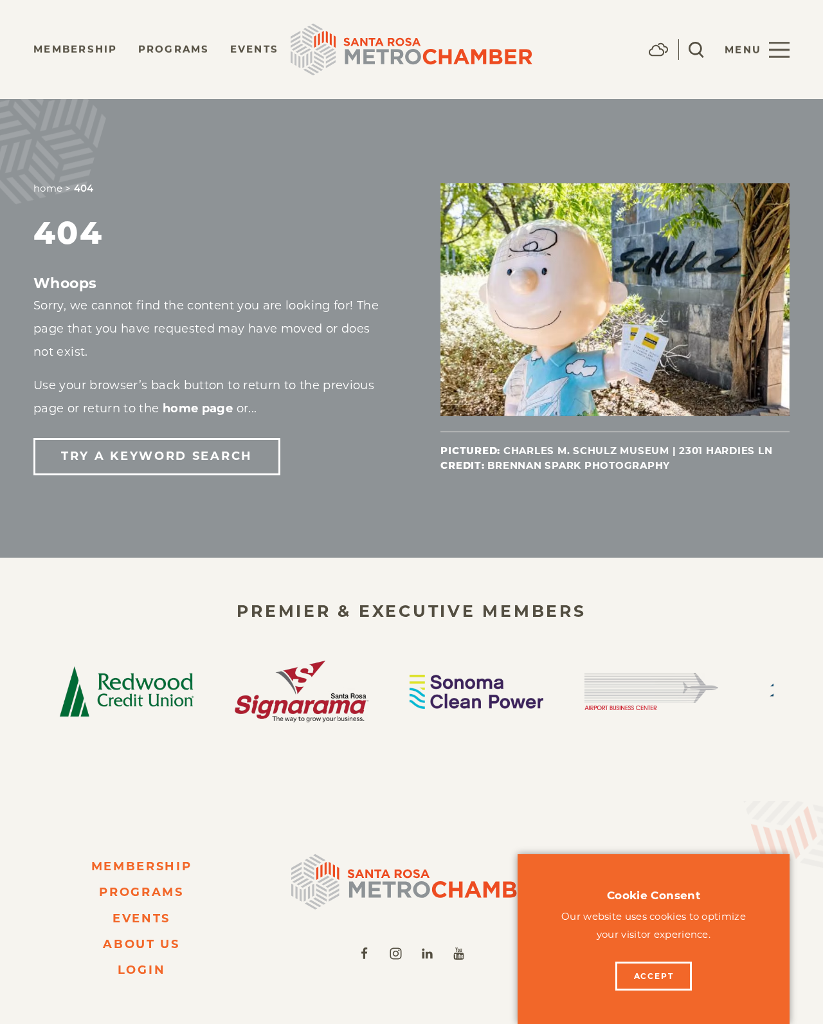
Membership (75, 49)
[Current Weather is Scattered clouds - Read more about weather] (658, 49)
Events (254, 49)
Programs (174, 49)
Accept (654, 976)
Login (142, 970)
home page (198, 408)
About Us (141, 944)
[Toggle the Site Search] (696, 50)
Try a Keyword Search (157, 456)
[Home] (411, 882)
